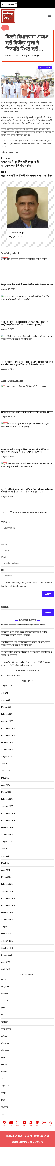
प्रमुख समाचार (6, 1029)
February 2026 (7, 714)
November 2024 (8, 820)
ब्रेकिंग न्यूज (5, 1043)
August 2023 (6, 927)
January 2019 (7, 941)
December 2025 (8, 728)
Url (2, 570)
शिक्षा (3, 1100)
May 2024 (5, 863)
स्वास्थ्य (3, 1114)
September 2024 (8, 834)
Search (5, 607)
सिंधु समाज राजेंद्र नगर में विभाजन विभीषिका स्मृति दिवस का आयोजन (27, 284)
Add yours (42, 512)
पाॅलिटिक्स (4, 1022)
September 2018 (8, 955)
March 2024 (6, 877)
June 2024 (5, 856)
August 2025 (6, 757)
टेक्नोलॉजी (4, 1001)
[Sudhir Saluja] (27, 207)
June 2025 (5, 771)
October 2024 (7, 827)
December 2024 (8, 813)
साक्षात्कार (4, 1107)
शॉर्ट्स (31, 1125)
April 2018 (5, 969)
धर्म (2, 1015)
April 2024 (5, 870)
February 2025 (7, 799)
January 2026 (7, 721)
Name (4, 544)
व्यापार (3, 1093)
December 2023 (8, 898)
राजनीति (4, 1071)
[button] (5, 27)
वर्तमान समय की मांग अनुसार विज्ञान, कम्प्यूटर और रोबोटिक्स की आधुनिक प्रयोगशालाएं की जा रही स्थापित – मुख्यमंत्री (25, 323)
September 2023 (8, 920)
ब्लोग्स (3, 1057)
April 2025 (5, 785)
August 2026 (6, 686)
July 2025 (5, 764)
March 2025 (6, 792)
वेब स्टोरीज (17, 1125)
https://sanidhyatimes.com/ (19, 237)
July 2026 (5, 693)
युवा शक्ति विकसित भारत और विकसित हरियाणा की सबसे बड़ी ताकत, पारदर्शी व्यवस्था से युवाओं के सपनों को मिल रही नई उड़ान (27, 490)
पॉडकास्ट (37, 1125)
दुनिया (3, 1008)
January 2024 (7, 891)
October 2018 (7, 948)
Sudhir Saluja (33, 55)
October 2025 (7, 742)
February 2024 (7, 884)
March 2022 (6, 934)
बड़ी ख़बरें (4, 1036)
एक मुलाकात (5, 986)
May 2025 (5, 778)
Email (3, 557)
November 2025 (8, 735)
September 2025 (8, 750)
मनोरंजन (4, 1064)
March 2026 (6, 707)
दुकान (50, 1125)
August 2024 (6, 842)
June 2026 (5, 700)
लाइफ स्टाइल (5, 1086)
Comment (5, 522)
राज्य (3, 1079)
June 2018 (5, 962)
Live (44, 1125)
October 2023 (7, 913)
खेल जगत (4, 994)
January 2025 (7, 806)
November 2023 (8, 905)
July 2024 (5, 849)
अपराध (3, 979)
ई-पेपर (11, 1125)
